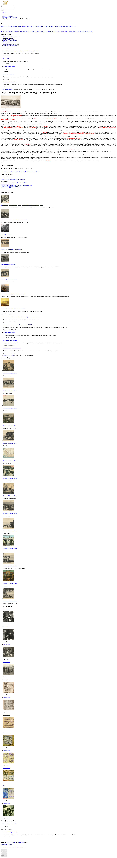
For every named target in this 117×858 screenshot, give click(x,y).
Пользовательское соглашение (7, 846)
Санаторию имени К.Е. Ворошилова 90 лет (11, 187)
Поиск (2, 10)
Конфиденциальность (20, 846)
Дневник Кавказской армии (7, 184)
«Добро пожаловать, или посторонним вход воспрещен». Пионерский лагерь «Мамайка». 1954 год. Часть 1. (22, 205)
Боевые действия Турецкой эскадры (10, 832)
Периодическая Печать (49, 31)
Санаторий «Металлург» (8, 58)
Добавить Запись (40, 26)
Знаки (69, 26)
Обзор (5, 26)
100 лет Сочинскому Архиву (7, 31)
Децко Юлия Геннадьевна (8, 74)
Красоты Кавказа (39, 31)
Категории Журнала (12, 26)
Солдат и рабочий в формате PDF (10, 823)
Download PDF (14, 171)
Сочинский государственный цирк (10, 81)
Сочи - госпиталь (6, 609)
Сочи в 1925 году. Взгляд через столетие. (9, 279)
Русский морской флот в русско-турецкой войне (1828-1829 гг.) (13, 308)
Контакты (73, 26)
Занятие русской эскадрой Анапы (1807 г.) (10, 186)
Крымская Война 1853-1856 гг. (18, 179)
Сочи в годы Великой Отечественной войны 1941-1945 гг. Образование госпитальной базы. (21, 50)
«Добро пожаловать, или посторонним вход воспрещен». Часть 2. (14, 219)
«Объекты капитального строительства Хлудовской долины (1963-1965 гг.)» (18, 324)
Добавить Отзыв (4, 171)
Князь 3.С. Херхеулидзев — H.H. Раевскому (12, 348)
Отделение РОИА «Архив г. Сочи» (10, 373)
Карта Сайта (65, 26)
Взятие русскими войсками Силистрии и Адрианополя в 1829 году (16, 185)
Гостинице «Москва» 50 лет (6, 234)
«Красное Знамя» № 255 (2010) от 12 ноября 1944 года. (11, 249)
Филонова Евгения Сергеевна (9, 66)
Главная (5, 15)
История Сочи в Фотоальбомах (28, 31)
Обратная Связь (58, 26)
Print (9, 171)
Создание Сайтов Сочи (8, 355)
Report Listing (37, 171)
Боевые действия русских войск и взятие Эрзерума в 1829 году (13, 293)
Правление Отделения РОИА (61, 31)
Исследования (17, 31)
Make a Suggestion (29, 171)
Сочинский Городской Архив (85, 31)
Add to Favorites (21, 171)
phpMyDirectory (20, 842)
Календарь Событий (31, 26)
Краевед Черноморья (73, 31)
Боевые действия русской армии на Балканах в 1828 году (14, 182)
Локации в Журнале (21, 26)
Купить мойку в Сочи (8, 89)
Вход (4, 12)
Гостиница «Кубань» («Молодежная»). (8, 264)
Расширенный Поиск (49, 26)
